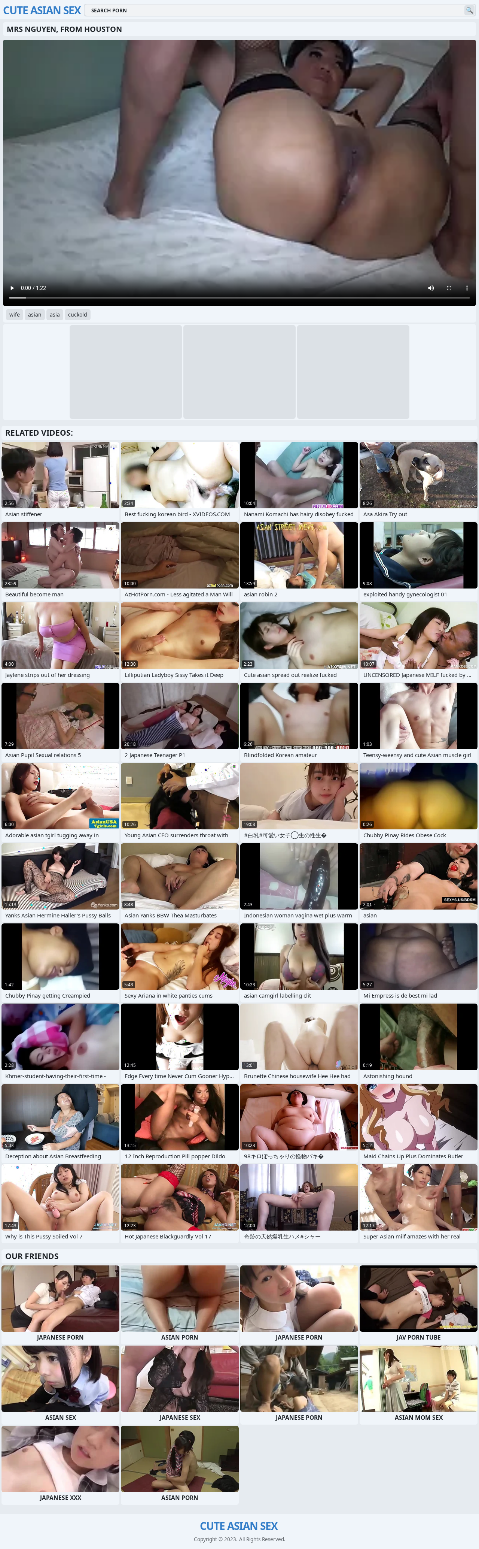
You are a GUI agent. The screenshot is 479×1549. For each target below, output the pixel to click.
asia (55, 314)
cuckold (77, 314)
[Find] (469, 10)
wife (14, 314)
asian (35, 314)
